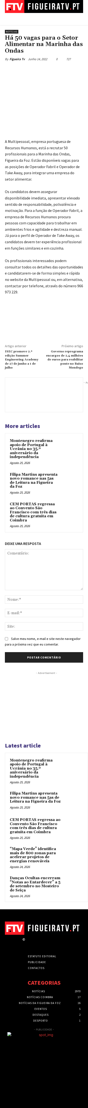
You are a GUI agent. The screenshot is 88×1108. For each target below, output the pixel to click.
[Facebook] (25, 70)
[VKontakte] (54, 944)
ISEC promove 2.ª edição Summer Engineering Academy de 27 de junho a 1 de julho (21, 359)
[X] (36, 70)
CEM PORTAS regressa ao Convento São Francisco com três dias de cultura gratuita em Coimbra (33, 512)
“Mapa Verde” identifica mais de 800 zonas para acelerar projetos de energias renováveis (33, 855)
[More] (70, 70)
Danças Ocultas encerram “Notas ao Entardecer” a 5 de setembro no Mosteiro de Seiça (35, 884)
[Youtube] (62, 944)
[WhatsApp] (59, 70)
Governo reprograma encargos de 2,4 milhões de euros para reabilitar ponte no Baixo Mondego (64, 359)
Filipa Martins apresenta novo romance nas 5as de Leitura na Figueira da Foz (33, 480)
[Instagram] (37, 944)
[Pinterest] (48, 70)
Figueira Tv (17, 59)
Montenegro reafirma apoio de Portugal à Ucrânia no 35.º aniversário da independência (31, 449)
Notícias (11, 31)
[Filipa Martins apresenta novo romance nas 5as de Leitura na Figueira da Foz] (69, 481)
